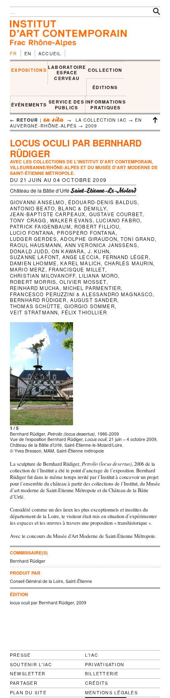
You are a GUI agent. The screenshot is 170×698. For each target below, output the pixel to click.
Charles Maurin (128, 263)
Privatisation (104, 664)
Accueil (49, 53)
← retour (24, 120)
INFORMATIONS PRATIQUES (105, 105)
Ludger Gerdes (33, 239)
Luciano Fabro (118, 220)
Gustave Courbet (115, 214)
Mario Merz (27, 269)
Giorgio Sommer (89, 306)
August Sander (93, 300)
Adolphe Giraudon (88, 239)
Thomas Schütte (35, 306)
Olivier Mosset (82, 281)
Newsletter (27, 673)
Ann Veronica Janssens (101, 245)
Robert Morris (33, 281)
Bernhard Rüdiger (38, 300)
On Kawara (68, 251)
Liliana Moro (98, 275)
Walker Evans (71, 220)
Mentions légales (111, 693)
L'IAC (91, 655)
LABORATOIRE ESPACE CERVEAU (67, 72)
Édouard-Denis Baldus (102, 202)
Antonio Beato (32, 208)
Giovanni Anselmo (37, 202)
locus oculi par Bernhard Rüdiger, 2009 (48, 602)
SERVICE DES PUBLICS (66, 105)
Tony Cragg (28, 220)
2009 (91, 126)
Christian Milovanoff (43, 275)
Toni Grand (137, 239)
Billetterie (102, 673)
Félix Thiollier (84, 312)
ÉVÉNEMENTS (29, 104)
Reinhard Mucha (34, 288)
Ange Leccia (80, 257)
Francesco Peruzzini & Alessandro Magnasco (81, 294)
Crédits (97, 683)
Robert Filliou (96, 226)
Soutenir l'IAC (31, 664)
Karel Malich (80, 263)
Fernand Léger (126, 257)
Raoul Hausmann (35, 245)
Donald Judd (29, 251)
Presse (20, 655)
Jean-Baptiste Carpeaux (47, 214)
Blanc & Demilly (82, 208)
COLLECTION (105, 70)
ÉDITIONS (105, 87)
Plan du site (28, 693)
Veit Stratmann (34, 312)
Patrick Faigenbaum (40, 226)
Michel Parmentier (92, 288)
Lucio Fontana (32, 232)
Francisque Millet (77, 269)
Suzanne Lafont (34, 257)
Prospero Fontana (86, 232)
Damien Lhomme (33, 263)
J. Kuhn (98, 251)
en (28, 53)
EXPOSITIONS (29, 70)
